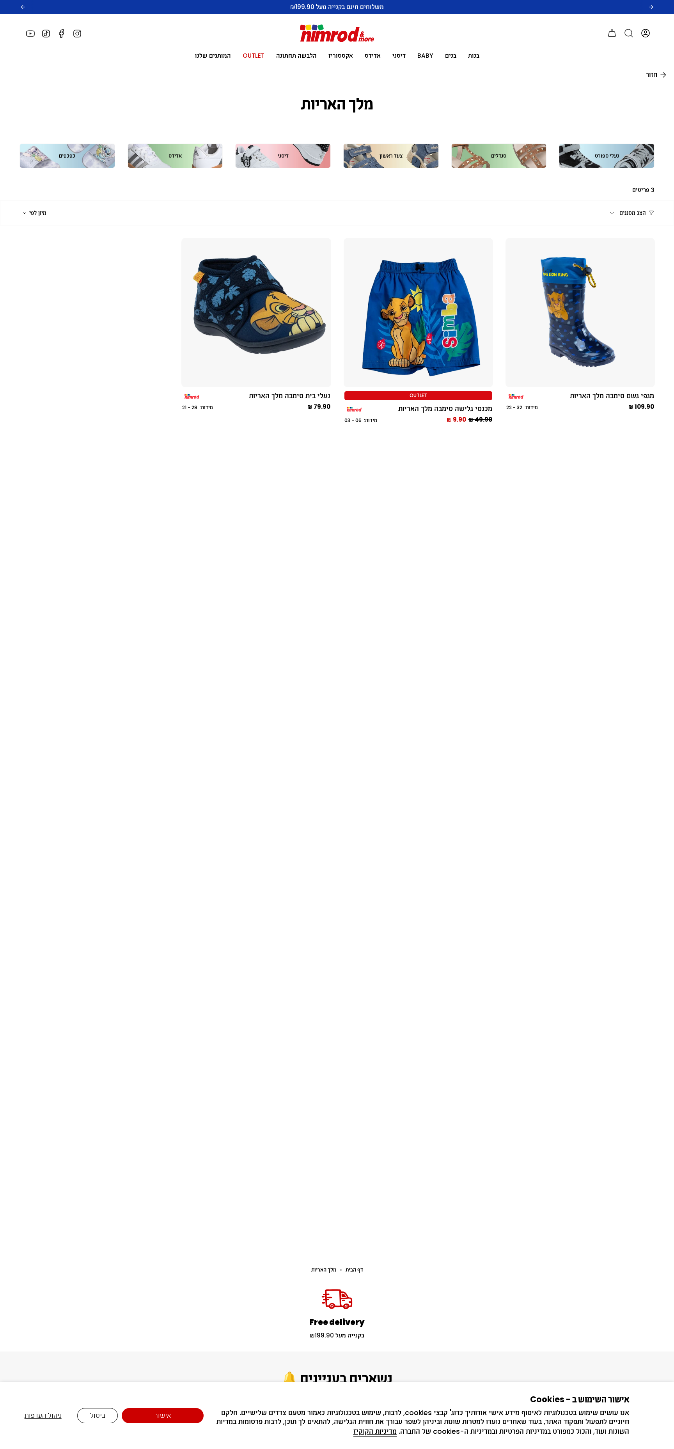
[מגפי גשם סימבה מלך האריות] (580, 312)
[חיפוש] (629, 33)
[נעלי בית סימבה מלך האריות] (256, 312)
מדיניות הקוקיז (375, 1431)
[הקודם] (23, 7)
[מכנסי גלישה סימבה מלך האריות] (418, 312)
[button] (473, 55)
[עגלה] (612, 33)
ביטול (97, 1415)
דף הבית (354, 1269)
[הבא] (650, 7)
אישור (162, 1415)
